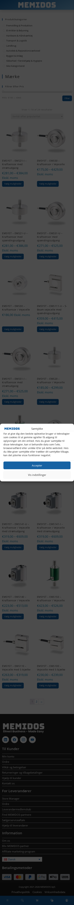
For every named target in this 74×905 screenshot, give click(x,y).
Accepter (37, 465)
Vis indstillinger (37, 475)
